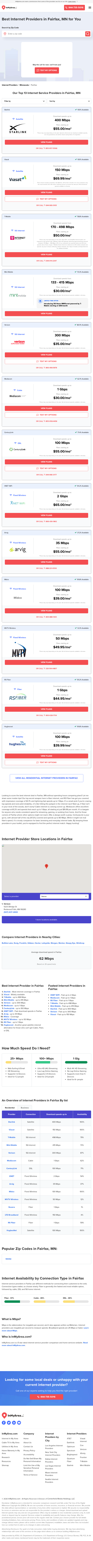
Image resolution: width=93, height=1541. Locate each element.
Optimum (71, 1446)
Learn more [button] (72, 1)
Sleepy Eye (70, 943)
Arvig (6, 1014)
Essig (16, 943)
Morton (61, 943)
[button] (46, 866)
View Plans (46, 142)
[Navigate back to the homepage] (9, 7)
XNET (11, 1176)
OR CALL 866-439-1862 (46, 521)
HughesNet (12, 1230)
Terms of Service (30, 1475)
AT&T (69, 1438)
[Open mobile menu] (90, 7)
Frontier (83, 1457)
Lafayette (46, 943)
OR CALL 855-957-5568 (46, 148)
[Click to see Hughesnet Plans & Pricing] (17, 744)
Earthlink (70, 1442)
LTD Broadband (11, 1215)
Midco (6, 1016)
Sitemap (5, 1465)
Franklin (23, 943)
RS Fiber (7, 1022)
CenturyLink (9, 1008)
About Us (27, 1442)
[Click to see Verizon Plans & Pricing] (17, 343)
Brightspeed (72, 1454)
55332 (8, 1259)
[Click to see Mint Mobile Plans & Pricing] (17, 296)
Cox (81, 1445)
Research (6, 1457)
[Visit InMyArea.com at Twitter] (9, 1423)
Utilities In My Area (10, 1446)
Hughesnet (8, 1025)
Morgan (54, 943)
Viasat (6, 994)
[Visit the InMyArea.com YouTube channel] (19, 1423)
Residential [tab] (10, 1108)
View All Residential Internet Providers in (46, 778)
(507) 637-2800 (11, 912)
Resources (6, 1461)
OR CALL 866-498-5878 (46, 368)
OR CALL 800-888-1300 (46, 617)
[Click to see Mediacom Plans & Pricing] (17, 396)
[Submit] (87, 33)
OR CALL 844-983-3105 (46, 205)
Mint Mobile (9, 1000)
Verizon (7, 1003)
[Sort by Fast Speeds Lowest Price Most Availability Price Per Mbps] (69, 101)
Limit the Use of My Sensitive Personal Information (31, 1468)
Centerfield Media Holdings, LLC (61, 1499)
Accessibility (28, 1454)
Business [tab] (25, 1108)
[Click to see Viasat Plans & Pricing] (17, 179)
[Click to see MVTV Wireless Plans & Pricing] (17, 648)
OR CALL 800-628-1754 (46, 715)
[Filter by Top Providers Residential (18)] (24, 101)
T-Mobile (7, 997)
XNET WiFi (8, 1011)
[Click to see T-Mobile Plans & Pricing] (17, 238)
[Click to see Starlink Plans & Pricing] (17, 129)
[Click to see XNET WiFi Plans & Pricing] (17, 503)
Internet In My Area (10, 1438)
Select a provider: (11, 896)
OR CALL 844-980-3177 (46, 475)
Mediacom (8, 1005)
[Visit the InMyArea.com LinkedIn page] (14, 1423)
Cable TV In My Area (10, 1442)
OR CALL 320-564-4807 (46, 669)
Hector (38, 943)
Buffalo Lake (7, 943)
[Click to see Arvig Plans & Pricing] (17, 550)
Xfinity (82, 1453)
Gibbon (30, 943)
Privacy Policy (29, 1450)
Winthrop (80, 943)
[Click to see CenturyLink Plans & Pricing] (17, 450)
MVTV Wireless (10, 1019)
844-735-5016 (75, 7)
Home (26, 1438)
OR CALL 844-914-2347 (46, 261)
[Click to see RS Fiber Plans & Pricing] (17, 697)
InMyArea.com (14, 1499)
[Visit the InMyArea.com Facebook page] (4, 1423)
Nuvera (11, 1207)
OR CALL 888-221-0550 (46, 568)
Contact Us (28, 1446)
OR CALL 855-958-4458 (46, 421)
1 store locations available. (47, 919)
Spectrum (71, 1450)
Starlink (7, 992)
